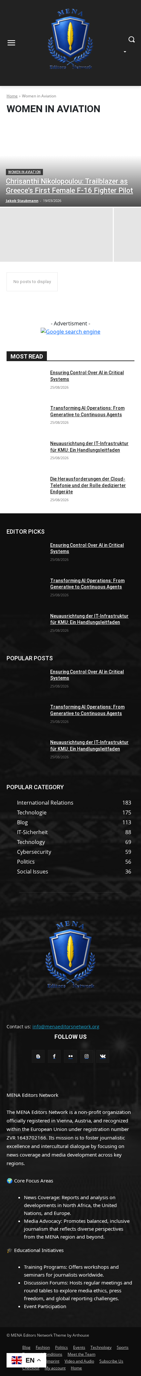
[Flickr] (70, 1056)
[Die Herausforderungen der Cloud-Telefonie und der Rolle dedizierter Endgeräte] (26, 489)
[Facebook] (54, 1056)
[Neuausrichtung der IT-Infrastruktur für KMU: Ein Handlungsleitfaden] (26, 454)
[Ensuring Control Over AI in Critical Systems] (26, 383)
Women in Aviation (24, 172)
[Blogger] (38, 1056)
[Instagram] (86, 1056)
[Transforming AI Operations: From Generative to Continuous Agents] (26, 418)
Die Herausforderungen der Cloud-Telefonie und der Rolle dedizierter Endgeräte (88, 485)
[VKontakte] (102, 1056)
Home (12, 96)
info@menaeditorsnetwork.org (65, 1026)
